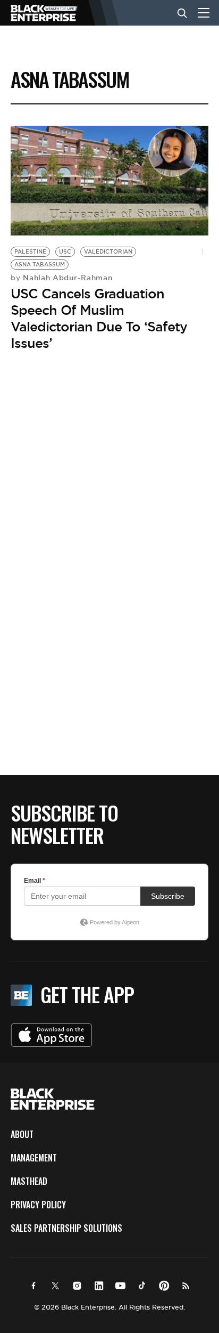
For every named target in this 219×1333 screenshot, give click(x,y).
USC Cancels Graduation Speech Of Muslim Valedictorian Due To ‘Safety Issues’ (99, 318)
